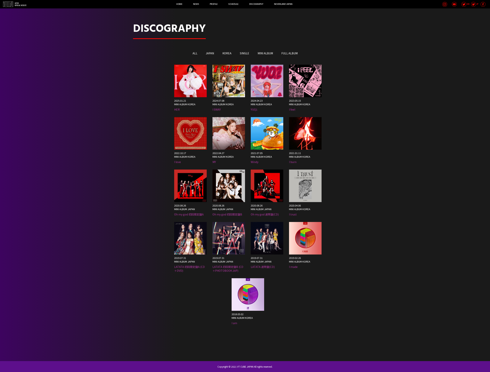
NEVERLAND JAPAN (283, 4)
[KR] (463, 4)
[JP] (473, 4)
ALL (195, 53)
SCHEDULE (233, 4)
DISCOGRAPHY (256, 4)
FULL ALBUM (289, 53)
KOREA (226, 53)
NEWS (196, 4)
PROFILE (214, 4)
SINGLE (244, 53)
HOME (179, 4)
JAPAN (210, 53)
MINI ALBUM (265, 53)
